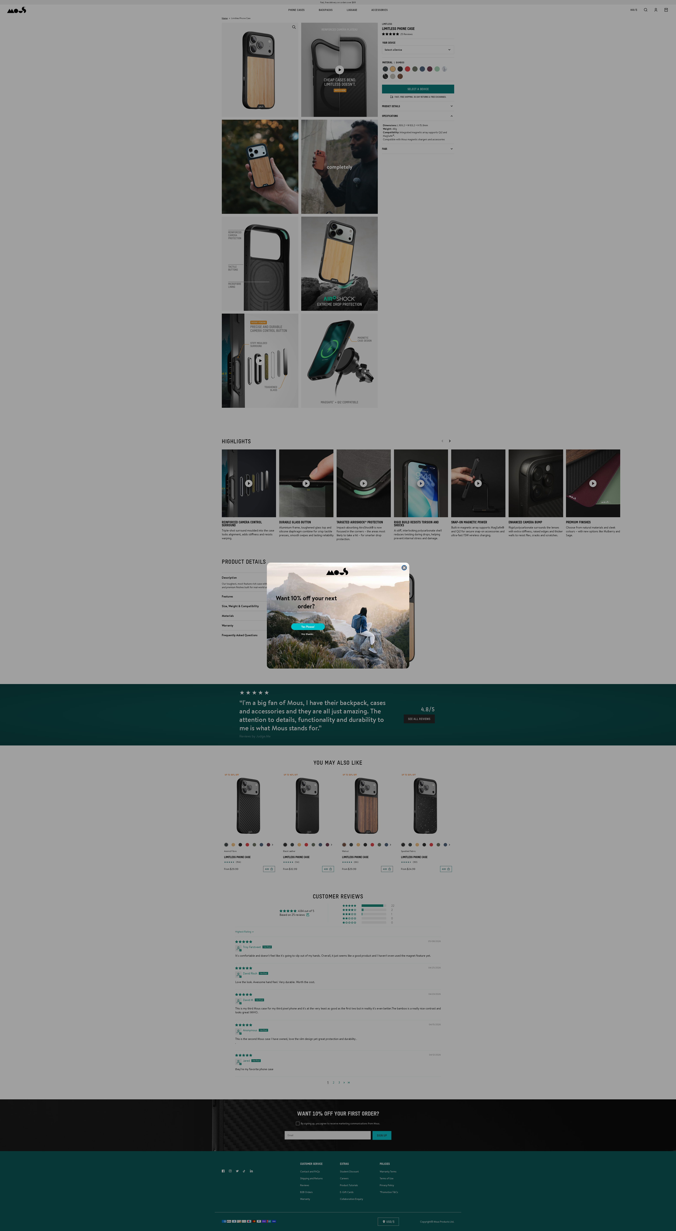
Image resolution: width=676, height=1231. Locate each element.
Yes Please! (308, 627)
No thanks (307, 634)
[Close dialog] (404, 567)
